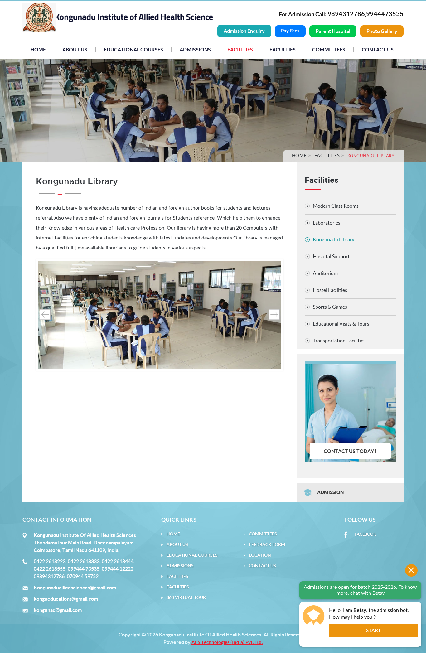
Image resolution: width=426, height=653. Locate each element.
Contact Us (378, 49)
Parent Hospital (333, 31)
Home (38, 49)
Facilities (327, 155)
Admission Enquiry (244, 31)
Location (260, 555)
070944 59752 (83, 576)
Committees (328, 49)
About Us (74, 49)
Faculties (282, 49)
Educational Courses (133, 49)
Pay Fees (290, 31)
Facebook (365, 534)
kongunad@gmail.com (58, 610)
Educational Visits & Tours (341, 323)
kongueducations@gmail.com (66, 599)
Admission (330, 492)
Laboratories (326, 222)
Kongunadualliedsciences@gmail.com (75, 587)
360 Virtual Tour (186, 597)
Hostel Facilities (330, 290)
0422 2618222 (49, 561)
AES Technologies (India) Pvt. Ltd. (227, 642)
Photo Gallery (381, 31)
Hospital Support (331, 256)
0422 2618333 (83, 561)
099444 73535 (83, 569)
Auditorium (325, 273)
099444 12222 (117, 569)
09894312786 (49, 576)
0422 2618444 (117, 561)
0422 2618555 (49, 569)
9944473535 (385, 13)
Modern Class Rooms (336, 206)
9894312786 (346, 13)
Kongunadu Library (333, 239)
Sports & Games (330, 307)
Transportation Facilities (339, 340)
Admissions (195, 49)
